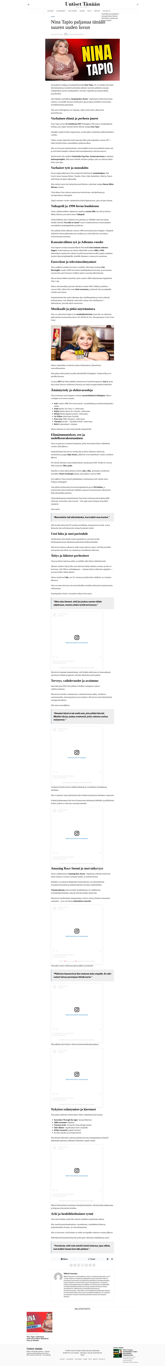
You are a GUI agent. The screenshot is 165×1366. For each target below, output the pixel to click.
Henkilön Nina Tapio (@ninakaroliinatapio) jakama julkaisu (76, 667)
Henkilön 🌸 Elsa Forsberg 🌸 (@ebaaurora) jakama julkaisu (77, 961)
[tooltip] (71, 1265)
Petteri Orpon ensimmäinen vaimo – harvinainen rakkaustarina (130, 1352)
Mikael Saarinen (79, 34)
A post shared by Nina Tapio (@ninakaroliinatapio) (77, 782)
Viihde (53, 16)
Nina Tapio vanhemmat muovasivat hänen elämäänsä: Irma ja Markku (38, 1338)
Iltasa (82, 1355)
